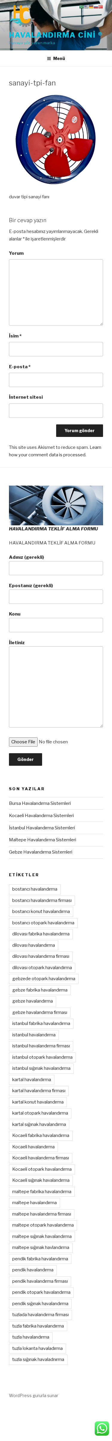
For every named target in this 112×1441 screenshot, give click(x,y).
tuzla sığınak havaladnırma (38, 1359)
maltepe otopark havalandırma (43, 1225)
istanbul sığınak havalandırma (41, 1068)
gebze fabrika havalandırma (39, 990)
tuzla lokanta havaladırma (37, 1348)
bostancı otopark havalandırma (43, 923)
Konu (14, 614)
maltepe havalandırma (34, 1202)
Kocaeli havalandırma (33, 1147)
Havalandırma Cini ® (55, 35)
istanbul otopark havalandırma (42, 1057)
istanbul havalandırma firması (41, 1046)
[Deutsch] (91, 6)
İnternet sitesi (26, 397)
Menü (59, 58)
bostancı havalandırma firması (42, 900)
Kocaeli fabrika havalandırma (40, 1135)
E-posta (19, 366)
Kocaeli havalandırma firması (40, 1158)
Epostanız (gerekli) (31, 585)
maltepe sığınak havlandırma (40, 1247)
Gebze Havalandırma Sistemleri (40, 852)
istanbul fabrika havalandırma (41, 1023)
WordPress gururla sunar (33, 1395)
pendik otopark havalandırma (41, 1292)
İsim (15, 336)
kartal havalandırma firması (38, 1090)
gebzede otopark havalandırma (43, 978)
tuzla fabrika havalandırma (38, 1326)
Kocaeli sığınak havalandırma (41, 1180)
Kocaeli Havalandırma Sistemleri (41, 815)
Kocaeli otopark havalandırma (42, 1169)
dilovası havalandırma (33, 945)
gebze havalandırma (32, 1001)
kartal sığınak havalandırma (39, 1124)
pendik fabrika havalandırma (40, 1259)
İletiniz (17, 642)
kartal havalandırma (31, 1079)
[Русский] (95, 6)
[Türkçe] (100, 6)
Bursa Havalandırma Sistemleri (40, 803)
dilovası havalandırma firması (40, 956)
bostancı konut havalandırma (41, 911)
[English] (86, 6)
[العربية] (81, 6)
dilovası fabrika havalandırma (41, 934)
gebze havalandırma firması (39, 1012)
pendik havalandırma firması (40, 1281)
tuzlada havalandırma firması (40, 1314)
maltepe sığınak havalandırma (42, 1236)
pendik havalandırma (32, 1270)
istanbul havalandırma (34, 1035)
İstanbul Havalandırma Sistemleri (42, 828)
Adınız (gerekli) (26, 557)
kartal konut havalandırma (38, 1102)
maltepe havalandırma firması (41, 1214)
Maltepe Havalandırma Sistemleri (42, 839)
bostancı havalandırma (34, 889)
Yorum (16, 253)
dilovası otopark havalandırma (42, 967)
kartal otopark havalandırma (40, 1113)
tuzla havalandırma (30, 1337)
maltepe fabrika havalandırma (41, 1191)
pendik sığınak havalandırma (40, 1303)
